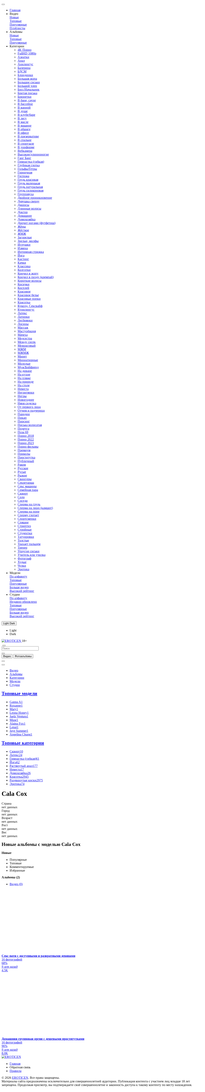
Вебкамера (25, 151)
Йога (21, 255)
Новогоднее (26, 399)
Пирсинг (24, 421)
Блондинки (25, 75)
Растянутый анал (24, 766)
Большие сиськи (29, 82)
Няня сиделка (27, 403)
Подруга (23, 428)
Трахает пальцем (29, 544)
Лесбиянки (25, 320)
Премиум (24, 450)
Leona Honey (19, 712)
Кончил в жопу (28, 273)
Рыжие (22, 475)
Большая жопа (27, 78)
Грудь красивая (28, 179)
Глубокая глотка (29, 165)
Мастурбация (27, 331)
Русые (22, 472)
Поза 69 (23, 432)
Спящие (23, 522)
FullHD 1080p (27, 53)
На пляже (24, 378)
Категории (17, 677)
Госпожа (23, 176)
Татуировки (26, 536)
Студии (15, 685)
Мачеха (23, 334)
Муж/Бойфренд (28, 367)
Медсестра (25, 338)
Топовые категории (23, 743)
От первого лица (29, 407)
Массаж (23, 327)
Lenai (14, 727)
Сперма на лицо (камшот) (35, 508)
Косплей (23, 288)
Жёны (22, 226)
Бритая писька (27, 93)
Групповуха (26, 194)
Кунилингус (26, 309)
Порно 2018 (26, 435)
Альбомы (16, 674)
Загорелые (25, 237)
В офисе (23, 132)
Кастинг (23, 259)
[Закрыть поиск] (4, 645)
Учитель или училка (31, 555)
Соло (21, 497)
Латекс (22, 313)
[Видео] (3, 653)
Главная (15, 10)
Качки (22, 262)
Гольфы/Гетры (27, 169)
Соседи (23, 500)
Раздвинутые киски (26, 780)
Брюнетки (24, 96)
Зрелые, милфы (28, 241)
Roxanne (16, 705)
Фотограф (24, 558)
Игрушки (24, 244)
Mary (14, 709)
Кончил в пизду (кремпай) (36, 277)
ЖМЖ (22, 233)
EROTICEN (20, 1077)
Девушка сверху (28, 201)
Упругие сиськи (28, 551)
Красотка (24, 302)
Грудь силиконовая (30, 190)
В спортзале (26, 143)
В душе (23, 111)
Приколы (24, 454)
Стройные (25, 529)
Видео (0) (16, 884)
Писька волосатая (30, 425)
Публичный (26, 461)
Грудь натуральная (30, 187)
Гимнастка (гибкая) (31, 161)
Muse (14, 720)
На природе (26, 381)
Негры (22, 396)
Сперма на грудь (29, 504)
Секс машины (27, 486)
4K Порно (24, 50)
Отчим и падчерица (31, 410)
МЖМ (22, 349)
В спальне (24, 140)
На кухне (24, 374)
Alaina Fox (17, 723)
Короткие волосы (29, 280)
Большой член (27, 86)
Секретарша (26, 482)
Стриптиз (24, 526)
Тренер (22, 547)
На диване (25, 371)
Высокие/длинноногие (33, 154)
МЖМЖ (23, 353)
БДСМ (22, 71)
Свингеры (25, 479)
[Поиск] (3, 661)
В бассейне (25, 104)
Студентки (25, 533)
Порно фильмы (28, 446)
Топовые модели (19, 693)
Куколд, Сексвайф (30, 306)
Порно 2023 (26, 443)
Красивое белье (28, 295)
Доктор (23, 212)
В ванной (24, 107)
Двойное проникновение (35, 197)
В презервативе (28, 136)
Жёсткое (23, 230)
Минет (22, 356)
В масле (23, 122)
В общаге (24, 129)
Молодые (24, 363)
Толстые (23, 540)
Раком (22, 464)
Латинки (24, 316)
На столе (24, 385)
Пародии (24, 414)
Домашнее (25, 215)
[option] (7, 656)
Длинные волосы (29, 208)
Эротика (23, 569)
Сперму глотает (28, 515)
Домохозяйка (26, 219)
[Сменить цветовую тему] (3, 664)
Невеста (23, 389)
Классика (24, 266)
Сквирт (23, 493)
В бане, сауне (27, 100)
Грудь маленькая (29, 183)
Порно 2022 (26, 439)
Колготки (24, 270)
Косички (23, 284)
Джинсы (23, 205)
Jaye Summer (19, 730)
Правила (15, 1071)
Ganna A (16, 702)
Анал (21, 60)
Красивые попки (29, 298)
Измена (23, 248)
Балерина (24, 68)
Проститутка (26, 457)
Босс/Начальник (28, 89)
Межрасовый (27, 345)
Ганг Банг (24, 158)
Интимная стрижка (31, 252)
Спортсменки (27, 518)
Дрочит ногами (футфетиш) (36, 223)
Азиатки (23, 57)
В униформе (26, 147)
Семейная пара (28, 490)
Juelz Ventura (19, 716)
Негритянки (26, 392)
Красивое (24, 291)
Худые (22, 562)
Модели (15, 681)
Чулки (22, 565)
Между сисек (27, 342)
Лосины (23, 324)
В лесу (22, 118)
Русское (23, 468)
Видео (14, 670)
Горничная (25, 172)
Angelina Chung (21, 734)
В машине (24, 125)
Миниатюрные (28, 360)
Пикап (22, 417)
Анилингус (25, 64)
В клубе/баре (26, 114)
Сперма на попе (28, 511)
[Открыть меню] (3, 4)
